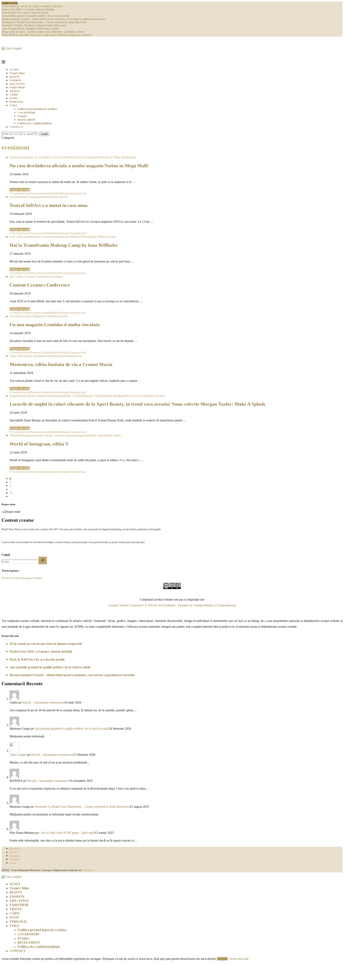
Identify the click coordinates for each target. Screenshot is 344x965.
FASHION (15, 80)
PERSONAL (17, 101)
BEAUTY (15, 76)
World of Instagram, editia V (39, 443)
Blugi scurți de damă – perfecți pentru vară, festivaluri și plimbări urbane (43, 31)
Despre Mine (17, 73)
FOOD (14, 98)
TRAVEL (15, 91)
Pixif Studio (88, 870)
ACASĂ (14, 69)
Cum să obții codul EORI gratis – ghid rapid (67, 832)
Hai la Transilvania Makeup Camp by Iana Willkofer (64, 245)
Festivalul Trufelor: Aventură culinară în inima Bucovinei (34, 25)
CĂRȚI (14, 94)
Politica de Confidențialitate (35, 123)
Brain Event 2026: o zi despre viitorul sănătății (28, 9)
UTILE (13, 105)
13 (11, 492)
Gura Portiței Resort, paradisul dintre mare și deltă (30, 28)
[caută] (42, 560)
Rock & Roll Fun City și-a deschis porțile (25, 12)
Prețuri (22, 116)
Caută (44, 133)
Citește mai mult (20, 189)
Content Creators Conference (40, 285)
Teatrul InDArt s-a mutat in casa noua (48, 205)
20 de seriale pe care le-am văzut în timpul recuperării (32, 6)
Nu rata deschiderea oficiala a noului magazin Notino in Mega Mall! (79, 165)
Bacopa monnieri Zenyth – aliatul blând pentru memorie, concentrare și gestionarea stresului (54, 19)
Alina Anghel (18, 754)
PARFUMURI (17, 87)
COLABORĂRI (26, 112)
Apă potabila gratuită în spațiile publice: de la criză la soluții (36, 15)
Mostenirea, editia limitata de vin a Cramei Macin (61, 364)
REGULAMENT (27, 119)
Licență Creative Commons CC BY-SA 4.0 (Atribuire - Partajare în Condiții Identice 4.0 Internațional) (172, 605)
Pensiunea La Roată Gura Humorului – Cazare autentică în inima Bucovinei (44, 22)
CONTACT (16, 126)
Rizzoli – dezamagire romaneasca (43, 702)
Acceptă (222, 958)
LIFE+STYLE (17, 83)
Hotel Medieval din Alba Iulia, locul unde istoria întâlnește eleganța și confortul (46, 34)
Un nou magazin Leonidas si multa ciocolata (55, 324)
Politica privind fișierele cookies (37, 109)
